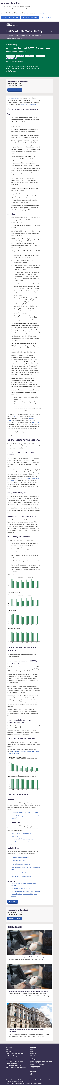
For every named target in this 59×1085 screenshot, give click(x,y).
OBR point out (35, 422)
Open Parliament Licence (17, 1081)
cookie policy (40, 13)
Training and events (11, 1063)
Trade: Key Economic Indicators (20, 857)
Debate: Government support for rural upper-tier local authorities (26, 1031)
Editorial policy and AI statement (15, 1053)
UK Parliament (9, 35)
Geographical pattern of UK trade (21, 864)
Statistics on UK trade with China (20, 873)
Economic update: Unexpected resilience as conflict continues (28, 991)
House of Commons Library (24, 31)
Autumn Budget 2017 (13, 98)
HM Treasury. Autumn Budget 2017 (21, 888)
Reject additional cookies (30, 17)
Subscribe (36, 1068)
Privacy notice (9, 1083)
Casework (33, 1053)
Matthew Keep (10, 61)
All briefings (33, 1056)
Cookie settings (46, 17)
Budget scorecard (14, 416)
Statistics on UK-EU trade (18, 860)
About (7, 1049)
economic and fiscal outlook (28, 104)
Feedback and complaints (13, 1056)
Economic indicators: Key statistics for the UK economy (26, 957)
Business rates (15, 836)
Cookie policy (17, 1083)
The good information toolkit (14, 1065)
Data (31, 1051)
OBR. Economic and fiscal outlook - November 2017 (26, 891)
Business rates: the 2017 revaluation (21, 833)
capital (9, 420)
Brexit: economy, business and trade (21, 876)
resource (31, 418)
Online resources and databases (14, 1061)
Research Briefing (34, 35)
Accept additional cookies (11, 17)
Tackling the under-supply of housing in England (25, 812)
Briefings (32, 1049)
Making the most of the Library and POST (17, 1067)
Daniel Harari (19, 61)
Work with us (9, 1051)
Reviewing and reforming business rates (22, 839)
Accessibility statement (37, 1083)
